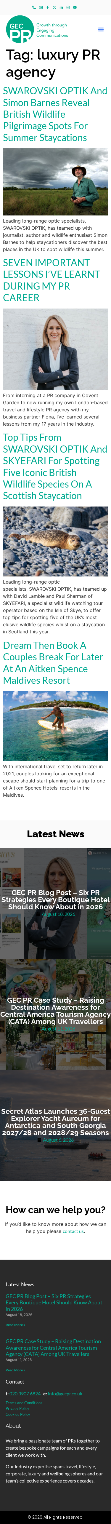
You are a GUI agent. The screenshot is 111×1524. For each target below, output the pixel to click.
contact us (73, 1231)
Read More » (15, 1324)
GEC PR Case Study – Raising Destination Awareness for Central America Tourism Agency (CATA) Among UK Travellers (53, 1347)
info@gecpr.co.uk (65, 1393)
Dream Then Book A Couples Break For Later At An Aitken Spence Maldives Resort (53, 662)
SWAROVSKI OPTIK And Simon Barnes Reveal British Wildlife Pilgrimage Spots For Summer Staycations (55, 114)
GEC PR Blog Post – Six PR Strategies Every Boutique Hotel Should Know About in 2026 (54, 1302)
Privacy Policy (17, 1408)
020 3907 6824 (25, 1393)
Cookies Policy (18, 1414)
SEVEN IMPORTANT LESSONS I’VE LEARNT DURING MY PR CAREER (51, 280)
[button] (100, 29)
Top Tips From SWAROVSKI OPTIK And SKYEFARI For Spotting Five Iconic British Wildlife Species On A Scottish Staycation (55, 466)
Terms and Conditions (24, 1402)
